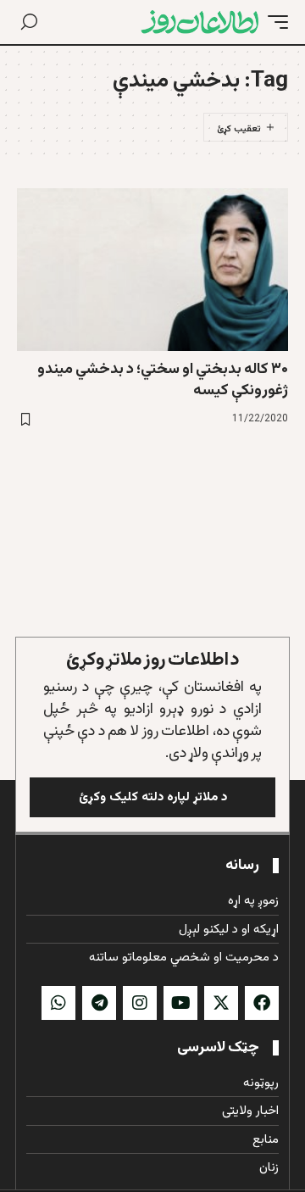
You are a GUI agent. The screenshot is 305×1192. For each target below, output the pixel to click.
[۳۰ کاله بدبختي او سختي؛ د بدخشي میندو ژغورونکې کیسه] (152, 269)
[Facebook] (262, 1003)
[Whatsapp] (58, 1003)
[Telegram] (99, 1003)
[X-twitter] (221, 1003)
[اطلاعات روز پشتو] (200, 22)
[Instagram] (140, 1003)
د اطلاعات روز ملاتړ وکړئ (153, 660)
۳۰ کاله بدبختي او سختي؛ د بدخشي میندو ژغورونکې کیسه (162, 380)
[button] (273, 22)
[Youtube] (180, 1003)
